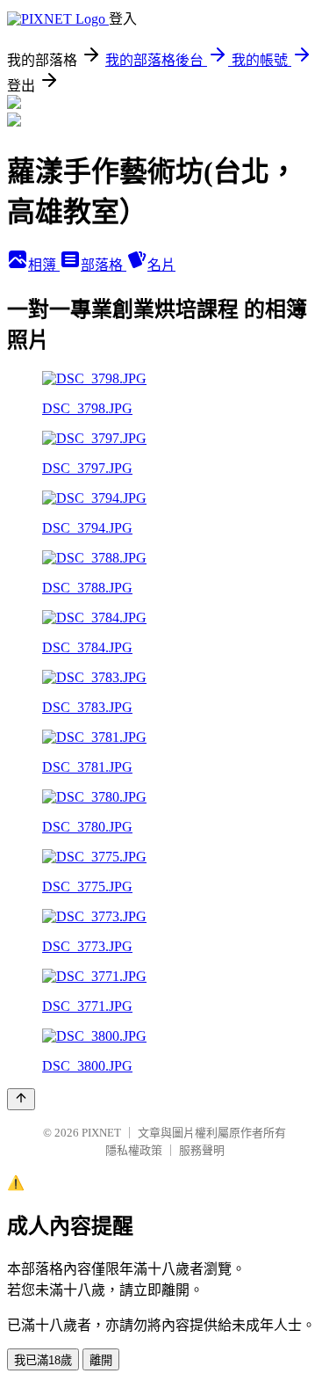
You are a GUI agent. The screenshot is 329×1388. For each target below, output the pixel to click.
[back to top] (21, 1099)
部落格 (103, 265)
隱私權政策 (133, 1150)
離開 (100, 1360)
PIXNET (101, 1132)
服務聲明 (202, 1150)
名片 (161, 265)
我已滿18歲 (43, 1360)
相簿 (44, 265)
